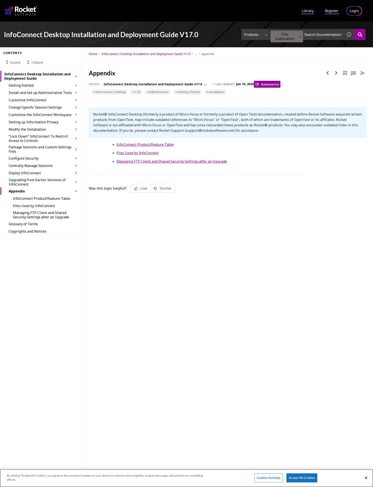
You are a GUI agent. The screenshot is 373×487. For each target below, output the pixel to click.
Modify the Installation (27, 129)
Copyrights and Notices (27, 231)
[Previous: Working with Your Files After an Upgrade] (327, 73)
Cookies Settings (269, 477)
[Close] (366, 477)
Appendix (17, 191)
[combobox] (306, 34)
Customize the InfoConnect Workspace (40, 114)
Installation (216, 92)
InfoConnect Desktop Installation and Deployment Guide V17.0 (146, 54)
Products (251, 34)
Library (308, 10)
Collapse (37, 62)
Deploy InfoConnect (25, 173)
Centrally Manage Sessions (31, 165)
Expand (15, 62)
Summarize (270, 84)
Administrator (159, 92)
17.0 (138, 92)
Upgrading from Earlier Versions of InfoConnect (37, 182)
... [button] (196, 54)
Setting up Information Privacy (33, 122)
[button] (300, 36)
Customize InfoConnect (27, 100)
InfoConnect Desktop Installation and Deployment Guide (37, 76)
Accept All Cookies (302, 477)
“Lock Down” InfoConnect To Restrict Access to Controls (38, 138)
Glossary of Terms (23, 224)
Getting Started (21, 85)
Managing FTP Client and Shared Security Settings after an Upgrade (41, 215)
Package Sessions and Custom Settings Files (40, 149)
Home (93, 54)
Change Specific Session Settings (35, 107)
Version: (94, 84)
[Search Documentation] (359, 34)
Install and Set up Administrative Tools (40, 92)
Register (331, 10)
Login (354, 10)
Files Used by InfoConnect (34, 205)
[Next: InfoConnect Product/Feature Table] (336, 73)
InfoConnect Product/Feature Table (41, 198)
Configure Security (24, 158)
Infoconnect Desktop (111, 92)
